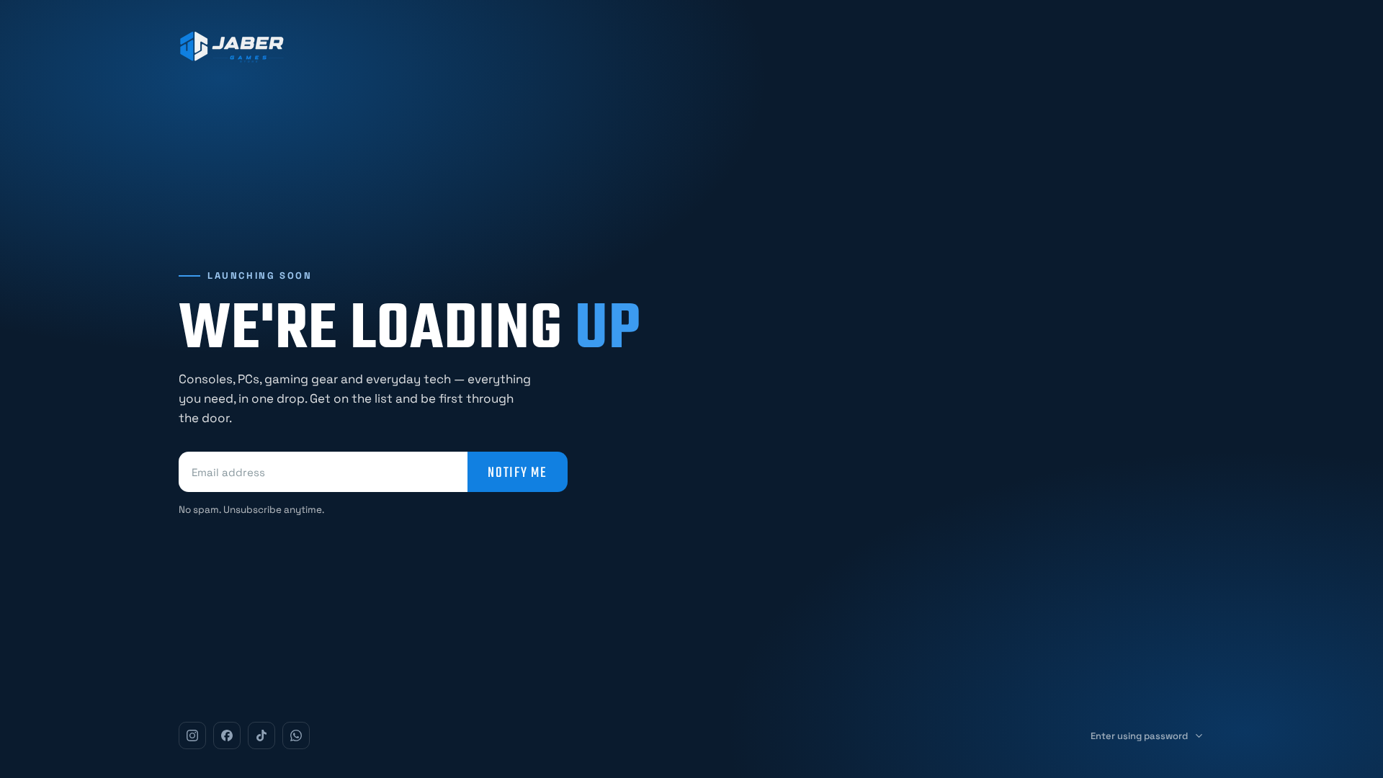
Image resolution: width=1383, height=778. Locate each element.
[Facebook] (227, 735)
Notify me (517, 472)
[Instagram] (192, 735)
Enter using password (1139, 736)
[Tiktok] (261, 735)
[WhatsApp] (296, 735)
